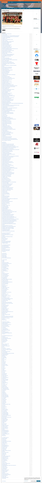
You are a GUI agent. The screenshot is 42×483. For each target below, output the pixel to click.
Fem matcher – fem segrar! (4, 40)
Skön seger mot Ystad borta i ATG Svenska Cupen (7, 136)
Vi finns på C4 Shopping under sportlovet (6, 351)
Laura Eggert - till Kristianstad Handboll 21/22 (6, 322)
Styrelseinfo (3, 360)
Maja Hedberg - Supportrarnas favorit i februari (6, 174)
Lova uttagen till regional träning (5, 388)
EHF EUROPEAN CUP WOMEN (5, 309)
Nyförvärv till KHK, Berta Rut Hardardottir (6, 247)
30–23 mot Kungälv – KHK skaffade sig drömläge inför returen (8, 54)
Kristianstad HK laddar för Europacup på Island (6, 77)
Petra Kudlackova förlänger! (5, 340)
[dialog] (32, 479)
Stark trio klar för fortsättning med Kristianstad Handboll (7, 316)
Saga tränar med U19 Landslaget (5, 262)
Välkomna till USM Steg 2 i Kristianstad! (6, 76)
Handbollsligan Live (4, 135)
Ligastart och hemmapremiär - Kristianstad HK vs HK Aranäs (8, 50)
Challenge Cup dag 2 (4, 453)
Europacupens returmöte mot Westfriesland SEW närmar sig (8, 97)
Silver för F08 (3, 366)
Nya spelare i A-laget (4, 476)
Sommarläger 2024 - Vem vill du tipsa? (5, 152)
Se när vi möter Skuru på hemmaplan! (5, 297)
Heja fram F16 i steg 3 (4, 359)
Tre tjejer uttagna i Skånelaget (5, 412)
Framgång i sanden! (4, 421)
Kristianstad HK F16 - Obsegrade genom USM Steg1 (7, 109)
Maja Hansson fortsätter (4, 339)
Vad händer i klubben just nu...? (5, 427)
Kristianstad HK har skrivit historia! (5, 163)
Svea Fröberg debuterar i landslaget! (5, 111)
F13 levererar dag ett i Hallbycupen (5, 275)
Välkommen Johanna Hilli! (4, 471)
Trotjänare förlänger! (4, 291)
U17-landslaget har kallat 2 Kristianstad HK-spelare (7, 212)
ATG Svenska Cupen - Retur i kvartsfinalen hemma (7, 79)
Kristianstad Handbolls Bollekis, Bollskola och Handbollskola (8, 214)
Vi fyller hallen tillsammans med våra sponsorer (6, 263)
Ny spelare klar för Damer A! (5, 426)
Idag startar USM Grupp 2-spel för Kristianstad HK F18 (7, 201)
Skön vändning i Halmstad (4, 384)
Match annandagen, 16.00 (4, 277)
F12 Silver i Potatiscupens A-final (5, 289)
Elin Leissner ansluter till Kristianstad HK (6, 166)
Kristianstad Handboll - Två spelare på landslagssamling (7, 112)
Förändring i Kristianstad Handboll (5, 273)
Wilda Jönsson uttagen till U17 (5, 238)
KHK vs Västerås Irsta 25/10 (4, 460)
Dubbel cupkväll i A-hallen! (4, 53)
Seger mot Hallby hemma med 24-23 (5, 178)
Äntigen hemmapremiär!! (4, 416)
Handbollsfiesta (3, 472)
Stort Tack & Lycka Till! (4, 253)
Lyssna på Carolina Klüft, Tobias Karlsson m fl (6, 324)
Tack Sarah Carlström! (4, 114)
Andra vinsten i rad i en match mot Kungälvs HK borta (7, 188)
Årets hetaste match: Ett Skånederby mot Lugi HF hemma (7, 187)
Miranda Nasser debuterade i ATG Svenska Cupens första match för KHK (9, 138)
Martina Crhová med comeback (5, 387)
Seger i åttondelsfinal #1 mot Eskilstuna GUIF (6, 126)
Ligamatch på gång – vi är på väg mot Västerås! (6, 47)
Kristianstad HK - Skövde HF (4, 115)
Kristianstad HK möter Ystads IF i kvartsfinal (6, 51)
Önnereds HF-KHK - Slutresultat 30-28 (5, 202)
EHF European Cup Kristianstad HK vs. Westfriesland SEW (7, 113)
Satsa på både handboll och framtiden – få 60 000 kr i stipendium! (8, 63)
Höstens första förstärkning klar (5, 325)
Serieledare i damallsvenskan (5, 375)
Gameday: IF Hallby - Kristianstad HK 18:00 (6, 213)
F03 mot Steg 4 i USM (4, 439)
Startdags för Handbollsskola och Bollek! (6, 314)
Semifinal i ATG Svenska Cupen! (5, 310)
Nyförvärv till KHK (3, 237)
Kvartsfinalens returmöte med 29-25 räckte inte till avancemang (8, 78)
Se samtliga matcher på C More (5, 329)
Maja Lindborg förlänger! (4, 290)
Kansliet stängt (3, 372)
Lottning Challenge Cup (4, 448)
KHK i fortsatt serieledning (4, 352)
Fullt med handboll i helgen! (4, 446)
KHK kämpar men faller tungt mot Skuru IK (6, 91)
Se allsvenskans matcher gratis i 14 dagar (6, 404)
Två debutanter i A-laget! (4, 124)
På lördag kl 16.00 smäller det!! (5, 428)
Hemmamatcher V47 (4, 385)
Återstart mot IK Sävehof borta (5, 197)
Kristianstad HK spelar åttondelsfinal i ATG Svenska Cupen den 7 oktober (9, 211)
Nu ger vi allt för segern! (4, 204)
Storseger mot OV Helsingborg (5, 409)
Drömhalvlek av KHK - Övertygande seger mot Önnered (7, 189)
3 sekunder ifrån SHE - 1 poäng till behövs (6, 348)
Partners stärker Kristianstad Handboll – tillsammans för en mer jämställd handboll (10, 36)
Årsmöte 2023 (3, 224)
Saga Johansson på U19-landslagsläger (6, 199)
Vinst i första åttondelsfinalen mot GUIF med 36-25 (7, 127)
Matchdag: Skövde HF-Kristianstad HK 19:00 (6, 209)
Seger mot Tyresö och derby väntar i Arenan (6, 415)
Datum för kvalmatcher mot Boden (5, 265)
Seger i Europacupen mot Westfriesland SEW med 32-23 (7, 100)
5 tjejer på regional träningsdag (5, 413)
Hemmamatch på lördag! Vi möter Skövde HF (6, 185)
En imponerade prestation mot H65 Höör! (6, 229)
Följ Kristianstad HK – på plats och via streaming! (7, 61)
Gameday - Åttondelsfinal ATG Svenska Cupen (6, 122)
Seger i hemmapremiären (4, 116)
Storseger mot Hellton (4, 402)
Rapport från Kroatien (4, 424)
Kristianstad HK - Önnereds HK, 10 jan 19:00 (6, 190)
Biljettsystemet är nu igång (4, 312)
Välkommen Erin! (3, 284)
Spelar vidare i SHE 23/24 (4, 254)
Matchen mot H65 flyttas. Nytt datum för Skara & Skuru (7, 298)
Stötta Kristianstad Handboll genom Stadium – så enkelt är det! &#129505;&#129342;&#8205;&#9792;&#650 (12, 103)
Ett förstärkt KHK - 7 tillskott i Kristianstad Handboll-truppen (8, 227)
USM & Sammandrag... (4, 440)
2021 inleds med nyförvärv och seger (5, 326)
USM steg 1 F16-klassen (4, 462)
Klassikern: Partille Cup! (4, 423)
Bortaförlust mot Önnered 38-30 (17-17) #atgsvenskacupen (8, 84)
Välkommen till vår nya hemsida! (5, 473)
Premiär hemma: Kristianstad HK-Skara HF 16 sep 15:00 (7, 215)
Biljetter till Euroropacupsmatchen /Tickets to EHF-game (7, 303)
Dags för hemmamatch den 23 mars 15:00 (6, 179)
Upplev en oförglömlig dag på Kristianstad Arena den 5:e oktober (8, 110)
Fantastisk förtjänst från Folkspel (5, 396)
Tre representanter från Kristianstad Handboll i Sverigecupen (8, 89)
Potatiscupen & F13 (4, 248)
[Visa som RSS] (23, 10)
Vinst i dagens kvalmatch (4, 259)
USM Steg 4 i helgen (4, 478)
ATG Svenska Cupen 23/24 (4, 239)
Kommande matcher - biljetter (5, 300)
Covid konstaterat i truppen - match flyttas (6, 299)
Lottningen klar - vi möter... (4, 447)
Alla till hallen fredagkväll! (4, 438)
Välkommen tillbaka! (4, 64)
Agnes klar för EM (3, 240)
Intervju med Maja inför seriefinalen (5, 389)
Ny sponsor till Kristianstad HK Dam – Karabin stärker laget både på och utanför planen (10, 35)
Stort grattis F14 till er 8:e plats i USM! (5, 160)
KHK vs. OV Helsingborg (4, 410)
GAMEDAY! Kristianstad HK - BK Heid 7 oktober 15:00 (7, 210)
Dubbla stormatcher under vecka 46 (5, 72)
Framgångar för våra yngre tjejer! (5, 425)
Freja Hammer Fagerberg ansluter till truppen (6, 338)
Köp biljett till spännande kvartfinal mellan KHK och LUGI (7, 311)
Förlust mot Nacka (4, 362)
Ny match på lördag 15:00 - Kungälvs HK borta (6, 90)
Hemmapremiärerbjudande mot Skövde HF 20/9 (6, 123)
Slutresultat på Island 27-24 (4, 75)
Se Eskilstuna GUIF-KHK (4, 399)
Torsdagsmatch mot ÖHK (4, 278)
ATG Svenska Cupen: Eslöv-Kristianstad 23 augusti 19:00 (7, 222)
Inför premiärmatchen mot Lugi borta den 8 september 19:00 (8, 216)
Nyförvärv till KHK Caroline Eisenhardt (5, 250)
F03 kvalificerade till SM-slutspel (5, 477)
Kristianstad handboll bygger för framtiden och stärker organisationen (9, 465)
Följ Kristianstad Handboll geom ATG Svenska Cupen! (7, 225)
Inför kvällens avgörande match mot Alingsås (6, 134)
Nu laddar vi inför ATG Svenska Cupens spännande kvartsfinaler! (8, 86)
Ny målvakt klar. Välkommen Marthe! (5, 287)
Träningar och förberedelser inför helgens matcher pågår (7, 99)
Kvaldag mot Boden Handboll (5, 264)
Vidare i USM (3, 272)
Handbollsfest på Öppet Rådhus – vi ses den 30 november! (8, 41)
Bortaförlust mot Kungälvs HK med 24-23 (6, 87)
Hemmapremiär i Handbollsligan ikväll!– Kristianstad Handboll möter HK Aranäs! (10, 48)
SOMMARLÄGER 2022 (4, 286)
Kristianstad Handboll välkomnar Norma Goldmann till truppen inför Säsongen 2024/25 (10, 149)
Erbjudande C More (4, 313)
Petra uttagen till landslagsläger (5, 414)
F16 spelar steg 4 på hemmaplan (5, 354)
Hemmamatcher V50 (4, 378)
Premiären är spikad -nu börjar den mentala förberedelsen (8, 62)
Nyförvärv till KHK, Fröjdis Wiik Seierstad (6, 249)
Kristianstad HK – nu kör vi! (4, 38)
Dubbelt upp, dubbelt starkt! (5, 323)
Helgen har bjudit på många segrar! (5, 200)
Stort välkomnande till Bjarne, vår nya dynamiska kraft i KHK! (8, 173)
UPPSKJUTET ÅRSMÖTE (4, 466)
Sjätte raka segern (4, 350)
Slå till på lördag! (3, 403)
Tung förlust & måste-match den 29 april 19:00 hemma (7, 161)
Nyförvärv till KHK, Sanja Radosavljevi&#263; (6, 241)
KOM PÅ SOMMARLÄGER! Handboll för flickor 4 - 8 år (7, 335)
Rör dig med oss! (3, 336)
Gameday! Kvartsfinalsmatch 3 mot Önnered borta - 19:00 (7, 162)
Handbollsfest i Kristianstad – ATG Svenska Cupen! (7, 52)
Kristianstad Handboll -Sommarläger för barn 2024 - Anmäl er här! (8, 154)
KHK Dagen (3, 260)
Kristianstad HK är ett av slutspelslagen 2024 (6, 175)
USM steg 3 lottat (3, 363)
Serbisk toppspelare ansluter (5, 337)
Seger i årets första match (4, 364)
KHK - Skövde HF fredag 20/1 (5, 274)
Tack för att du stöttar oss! (4, 328)
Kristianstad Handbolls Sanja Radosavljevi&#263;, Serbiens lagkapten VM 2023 (10, 198)
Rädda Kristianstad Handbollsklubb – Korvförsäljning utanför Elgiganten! (9, 65)
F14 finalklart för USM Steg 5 (5, 177)
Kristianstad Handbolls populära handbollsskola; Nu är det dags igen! (9, 223)
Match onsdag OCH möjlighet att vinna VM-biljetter (7, 279)
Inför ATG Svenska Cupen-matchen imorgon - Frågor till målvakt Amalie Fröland (10, 139)
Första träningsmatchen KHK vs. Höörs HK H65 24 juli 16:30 (7, 148)
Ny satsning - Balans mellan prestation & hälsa (6, 98)
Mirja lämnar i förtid (4, 301)
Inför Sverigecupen (4, 400)
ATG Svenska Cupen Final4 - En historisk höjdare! (7, 184)
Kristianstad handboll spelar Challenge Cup (6, 474)
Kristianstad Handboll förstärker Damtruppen (6, 441)
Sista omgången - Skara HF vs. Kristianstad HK (6, 176)
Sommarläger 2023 (4, 251)
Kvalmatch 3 (3, 261)
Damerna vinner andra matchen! (5, 452)
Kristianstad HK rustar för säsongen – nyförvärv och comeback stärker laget (9, 59)
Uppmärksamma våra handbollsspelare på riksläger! (7, 236)
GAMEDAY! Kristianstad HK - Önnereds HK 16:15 (6, 164)
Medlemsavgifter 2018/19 (4, 464)
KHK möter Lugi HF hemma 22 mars (5, 266)
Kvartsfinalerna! (3, 434)
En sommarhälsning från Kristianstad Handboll (6, 153)
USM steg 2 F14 (3, 391)
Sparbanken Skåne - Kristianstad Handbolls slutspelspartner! (8, 172)
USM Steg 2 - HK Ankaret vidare (5, 73)
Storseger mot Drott (4, 361)
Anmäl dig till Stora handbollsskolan (5, 104)
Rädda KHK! (3, 66)
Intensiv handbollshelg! (4, 459)
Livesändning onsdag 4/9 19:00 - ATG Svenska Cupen (7, 128)
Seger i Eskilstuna (3, 398)
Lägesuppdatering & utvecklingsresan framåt (6, 102)
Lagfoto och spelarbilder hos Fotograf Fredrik (6, 140)
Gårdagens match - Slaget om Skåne (5, 186)
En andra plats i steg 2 (4, 376)
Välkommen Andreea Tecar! (4, 285)
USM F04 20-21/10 (3, 461)
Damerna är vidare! (4, 435)
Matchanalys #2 (3, 451)
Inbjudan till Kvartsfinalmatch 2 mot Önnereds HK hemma (7, 165)
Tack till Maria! (3, 235)
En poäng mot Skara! (4, 449)
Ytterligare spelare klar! (4, 341)
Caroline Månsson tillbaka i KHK (5, 377)
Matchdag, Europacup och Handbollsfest (6, 101)
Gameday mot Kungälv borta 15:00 (5, 88)
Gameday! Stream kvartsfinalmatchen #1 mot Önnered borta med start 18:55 (9, 85)
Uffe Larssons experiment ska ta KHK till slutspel (7, 49)
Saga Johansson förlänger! (4, 288)
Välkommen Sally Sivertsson (5, 475)
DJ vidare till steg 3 (5, 10)
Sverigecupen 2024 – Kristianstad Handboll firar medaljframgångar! (8, 74)
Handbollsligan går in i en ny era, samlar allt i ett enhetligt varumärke (9, 226)
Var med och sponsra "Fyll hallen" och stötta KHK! (7, 349)
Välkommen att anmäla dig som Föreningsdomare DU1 (7, 151)
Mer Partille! (3, 422)
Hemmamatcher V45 (4, 401)
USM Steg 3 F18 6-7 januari (4, 191)
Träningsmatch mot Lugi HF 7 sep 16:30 (6, 125)
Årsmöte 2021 (3, 315)
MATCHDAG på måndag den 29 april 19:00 (6, 159)
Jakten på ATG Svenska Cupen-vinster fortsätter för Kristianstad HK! (8, 129)
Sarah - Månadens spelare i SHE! (5, 437)
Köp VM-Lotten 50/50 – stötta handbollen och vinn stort (7, 39)
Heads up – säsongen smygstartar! (5, 60)
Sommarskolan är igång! (4, 34)
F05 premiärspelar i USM (4, 411)
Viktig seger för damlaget (4, 386)
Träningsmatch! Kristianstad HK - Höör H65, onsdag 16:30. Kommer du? (9, 147)
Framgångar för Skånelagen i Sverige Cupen (6, 450)
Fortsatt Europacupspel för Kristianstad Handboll (7, 302)
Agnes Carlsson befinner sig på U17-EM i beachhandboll (7, 234)
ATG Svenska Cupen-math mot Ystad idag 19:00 (6, 137)
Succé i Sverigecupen (4, 397)
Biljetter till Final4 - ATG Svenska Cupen (6, 203)
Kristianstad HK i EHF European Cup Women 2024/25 (7, 150)
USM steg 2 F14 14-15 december (5, 379)
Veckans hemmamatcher (4, 373)
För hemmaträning (4, 327)
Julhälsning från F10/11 (4, 374)
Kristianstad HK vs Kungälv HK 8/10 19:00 (6, 463)
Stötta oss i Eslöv (3, 347)
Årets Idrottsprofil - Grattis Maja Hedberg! (6, 37)
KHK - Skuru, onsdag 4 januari (5, 276)
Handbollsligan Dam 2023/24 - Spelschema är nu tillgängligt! (8, 228)
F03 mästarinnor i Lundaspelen (5, 365)
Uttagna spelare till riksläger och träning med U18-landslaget (8, 353)
